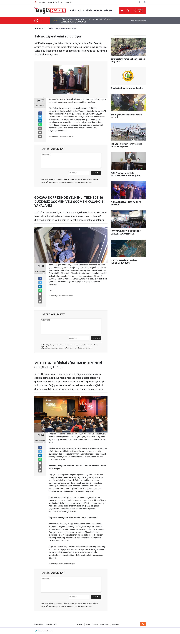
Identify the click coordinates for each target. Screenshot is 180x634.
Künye (88, 624)
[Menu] (122, 11)
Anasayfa (80, 624)
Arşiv (61, 2)
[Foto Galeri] (144, 2)
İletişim (95, 624)
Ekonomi (98, 10)
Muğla (73, 10)
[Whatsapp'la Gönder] (40, 124)
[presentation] (41, 20)
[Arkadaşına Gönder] (40, 128)
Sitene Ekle (69, 2)
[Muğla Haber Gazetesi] (50, 10)
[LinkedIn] (40, 121)
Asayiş (81, 10)
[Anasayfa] (35, 2)
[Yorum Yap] (40, 136)
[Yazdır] (40, 132)
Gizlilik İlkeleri (104, 624)
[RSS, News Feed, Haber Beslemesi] (143, 624)
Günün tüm (138, 21)
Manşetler (42, 2)
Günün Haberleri (52, 2)
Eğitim (89, 10)
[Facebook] (40, 113)
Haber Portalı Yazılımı (45, 631)
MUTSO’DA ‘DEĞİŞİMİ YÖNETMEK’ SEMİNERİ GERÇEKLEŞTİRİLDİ (85, 21)
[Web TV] (139, 2)
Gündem (108, 10)
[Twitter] (40, 117)
